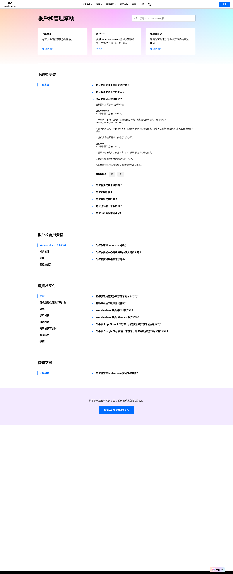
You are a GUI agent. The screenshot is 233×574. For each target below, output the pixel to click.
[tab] (143, 85)
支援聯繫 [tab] (44, 373)
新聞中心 (124, 4)
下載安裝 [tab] (44, 84)
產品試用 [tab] (44, 334)
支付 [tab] (42, 296)
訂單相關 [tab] (44, 315)
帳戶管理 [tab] (44, 251)
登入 (225, 4)
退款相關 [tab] (44, 322)
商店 (134, 4)
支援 (142, 4)
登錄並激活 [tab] (46, 264)
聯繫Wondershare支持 (116, 409)
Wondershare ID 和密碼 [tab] (53, 245)
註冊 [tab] (42, 258)
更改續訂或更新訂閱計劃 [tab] (53, 302)
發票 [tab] (42, 309)
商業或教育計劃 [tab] (48, 328)
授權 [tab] (42, 341)
